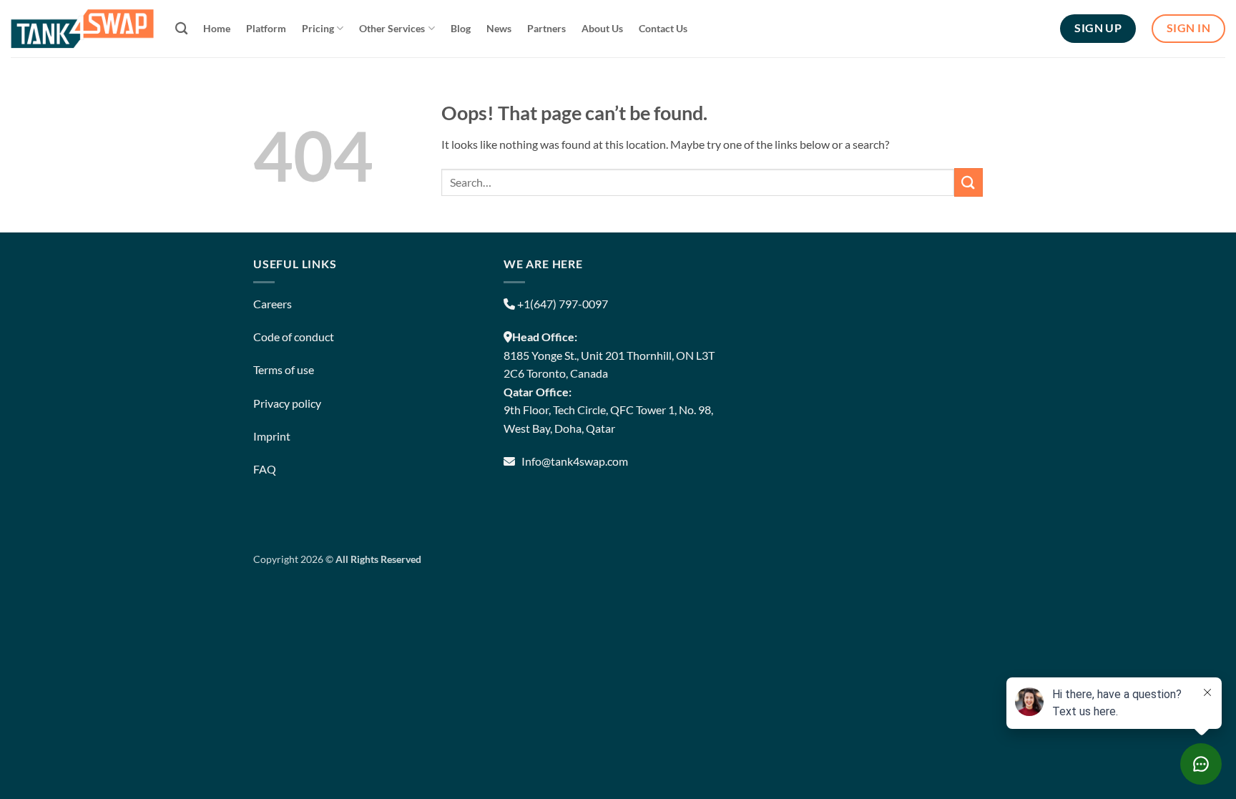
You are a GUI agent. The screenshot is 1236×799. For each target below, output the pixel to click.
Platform (266, 28)
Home (216, 28)
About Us (602, 28)
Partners (546, 28)
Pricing (318, 28)
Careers (272, 303)
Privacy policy (287, 403)
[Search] (181, 29)
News (498, 28)
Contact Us (663, 28)
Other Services (392, 28)
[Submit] (968, 182)
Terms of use (283, 369)
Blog (461, 28)
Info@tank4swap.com (574, 461)
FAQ (264, 469)
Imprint (271, 436)
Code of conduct (293, 336)
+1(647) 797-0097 (561, 303)
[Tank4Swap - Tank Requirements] (82, 28)
